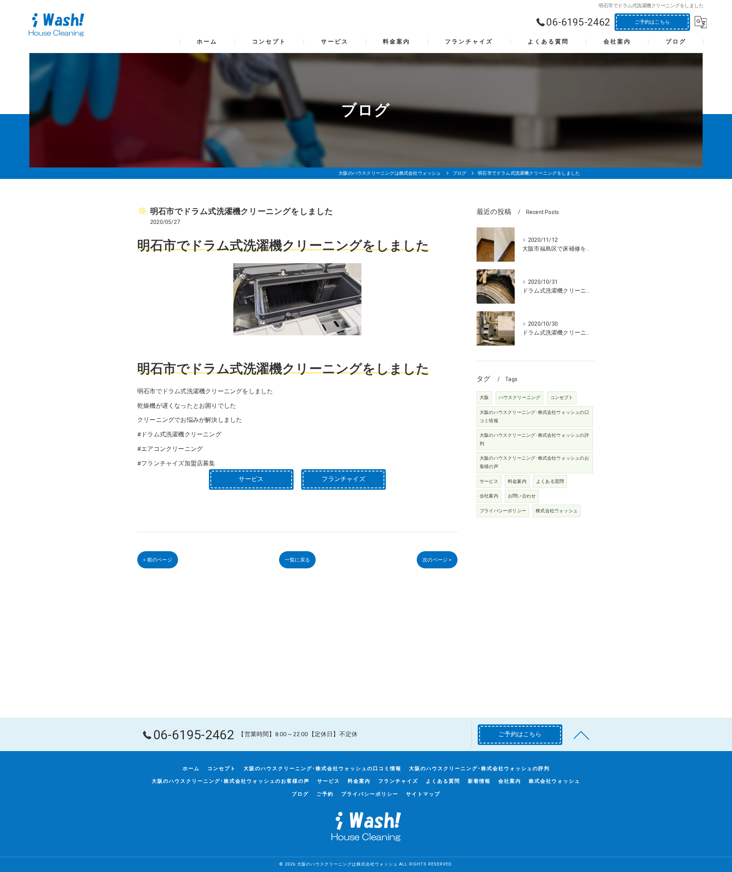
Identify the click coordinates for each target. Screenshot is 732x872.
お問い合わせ (522, 496)
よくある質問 (550, 481)
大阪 (484, 397)
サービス (489, 481)
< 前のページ (157, 560)
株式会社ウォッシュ (557, 510)
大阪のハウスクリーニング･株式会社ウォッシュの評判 (534, 439)
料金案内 (517, 481)
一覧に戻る (297, 560)
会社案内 (489, 496)
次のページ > (436, 560)
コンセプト (561, 397)
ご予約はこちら (652, 22)
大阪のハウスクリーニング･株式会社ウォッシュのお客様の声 (534, 462)
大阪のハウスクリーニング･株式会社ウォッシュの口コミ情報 (534, 416)
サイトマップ (423, 794)
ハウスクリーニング (520, 397)
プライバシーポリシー (503, 510)
